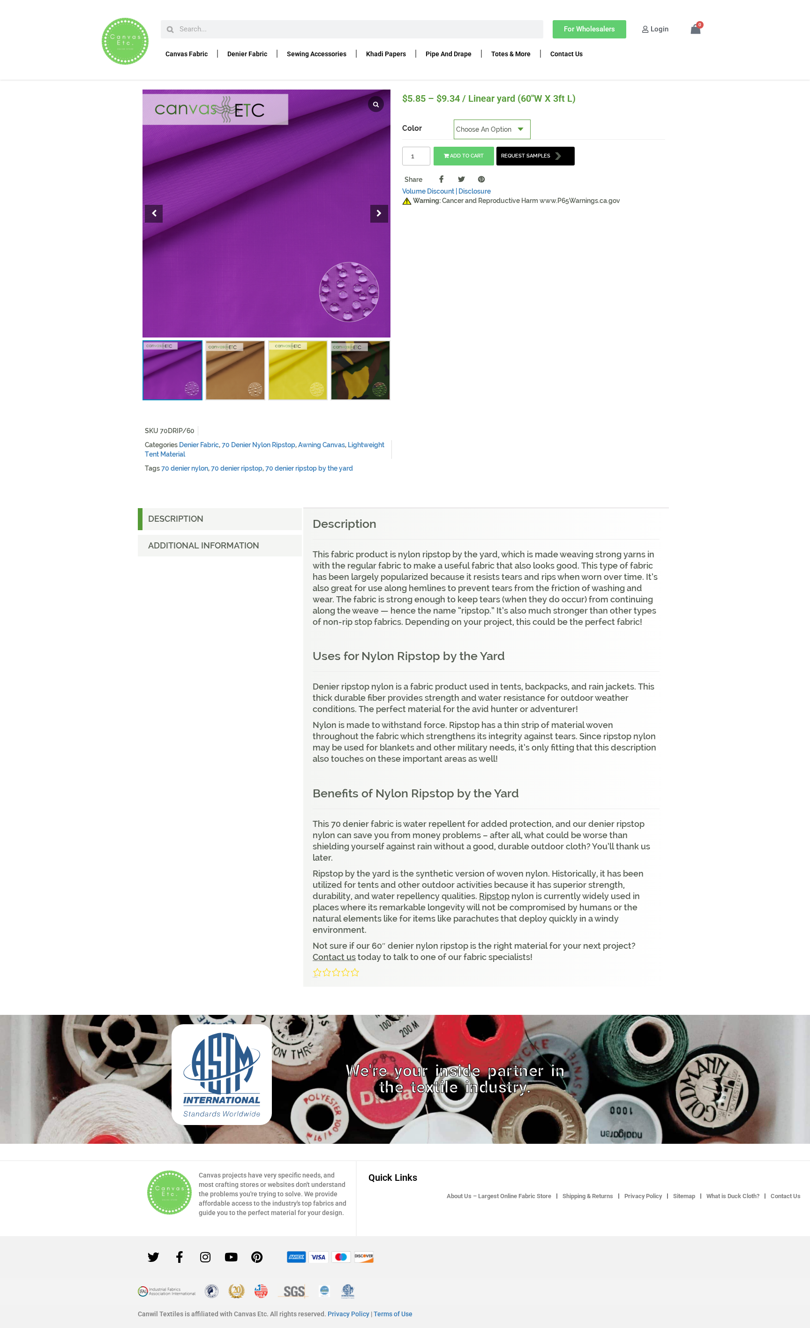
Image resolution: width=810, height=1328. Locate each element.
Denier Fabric (247, 54)
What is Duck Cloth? (732, 1196)
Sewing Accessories (316, 54)
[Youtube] (231, 1257)
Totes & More (511, 54)
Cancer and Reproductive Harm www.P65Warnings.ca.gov (516, 200)
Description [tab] (175, 519)
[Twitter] (153, 1257)
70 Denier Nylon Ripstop (258, 445)
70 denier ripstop (236, 468)
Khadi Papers (386, 54)
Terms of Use (393, 1314)
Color (412, 128)
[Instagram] (205, 1257)
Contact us (334, 957)
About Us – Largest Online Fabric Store (499, 1196)
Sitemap (684, 1196)
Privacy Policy (643, 1196)
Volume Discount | (429, 191)
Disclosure (474, 191)
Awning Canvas (321, 445)
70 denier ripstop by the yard (309, 468)
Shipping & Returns (587, 1196)
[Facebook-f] (179, 1257)
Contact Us (566, 54)
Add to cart (467, 156)
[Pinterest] (257, 1257)
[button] (379, 214)
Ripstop (494, 896)
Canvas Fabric (186, 54)
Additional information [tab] (203, 545)
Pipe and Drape (449, 54)
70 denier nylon (184, 468)
